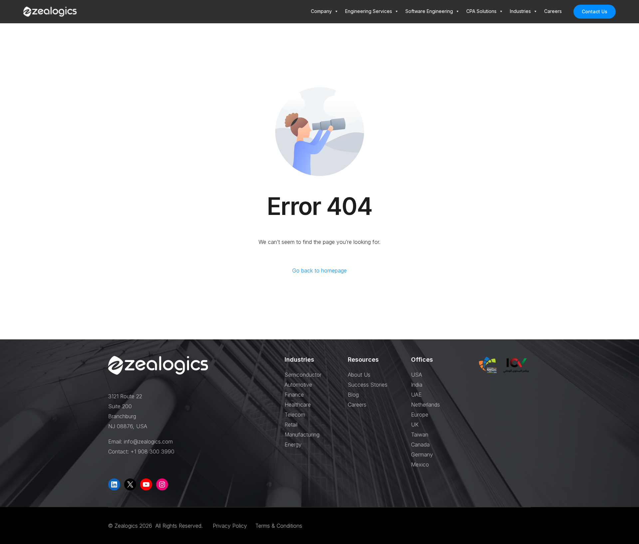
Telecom (295, 414)
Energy (293, 444)
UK (415, 424)
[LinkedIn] (114, 484)
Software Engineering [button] (429, 11)
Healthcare (298, 404)
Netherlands (425, 404)
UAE (416, 394)
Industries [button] (520, 11)
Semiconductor (303, 374)
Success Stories (367, 384)
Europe (419, 414)
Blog (353, 394)
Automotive (298, 384)
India (416, 384)
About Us (359, 374)
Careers (553, 11)
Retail (291, 424)
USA (416, 374)
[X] (130, 484)
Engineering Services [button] (368, 11)
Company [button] (321, 11)
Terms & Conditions (278, 525)
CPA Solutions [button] (481, 11)
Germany (422, 454)
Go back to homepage (319, 270)
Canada (420, 444)
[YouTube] (146, 484)
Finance (294, 394)
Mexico (420, 464)
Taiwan (419, 434)
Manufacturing (302, 434)
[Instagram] (162, 484)
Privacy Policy (231, 525)
